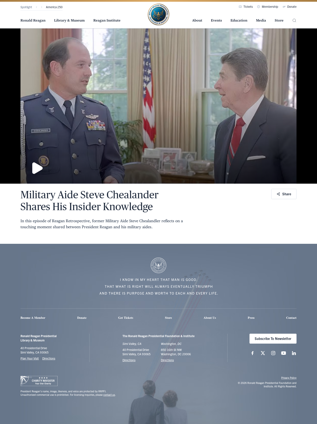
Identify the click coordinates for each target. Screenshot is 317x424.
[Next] (41, 7)
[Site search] (294, 20)
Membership (270, 6)
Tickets (248, 6)
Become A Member (32, 317)
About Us (210, 317)
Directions (48, 358)
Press (251, 317)
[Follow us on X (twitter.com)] (262, 353)
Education (239, 20)
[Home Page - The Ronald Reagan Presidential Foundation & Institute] (158, 15)
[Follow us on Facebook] (252, 353)
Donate (292, 6)
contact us (109, 394)
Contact (291, 317)
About (197, 20)
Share (286, 194)
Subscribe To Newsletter (273, 338)
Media (261, 20)
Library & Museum (69, 20)
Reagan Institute (107, 20)
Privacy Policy (289, 377)
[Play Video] (158, 106)
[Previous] (36, 7)
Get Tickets (125, 317)
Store (279, 20)
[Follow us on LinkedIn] (294, 353)
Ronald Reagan (33, 20)
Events (216, 20)
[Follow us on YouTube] (283, 353)
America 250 (54, 7)
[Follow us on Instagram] (273, 353)
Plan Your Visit (29, 358)
